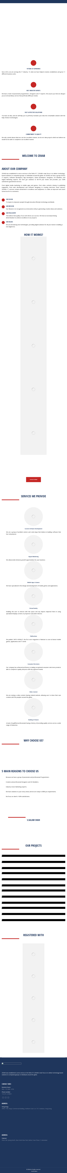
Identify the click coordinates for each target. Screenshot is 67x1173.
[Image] (33, 516)
